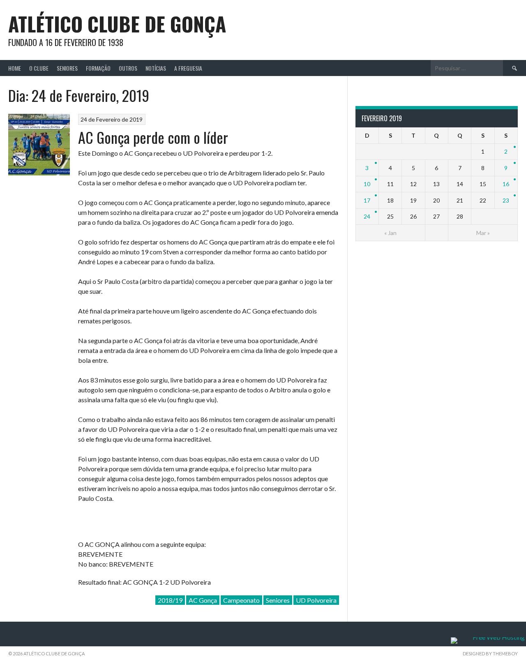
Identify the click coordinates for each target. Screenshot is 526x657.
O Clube (38, 68)
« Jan (390, 232)
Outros (128, 68)
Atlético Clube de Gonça (117, 23)
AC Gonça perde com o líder (153, 137)
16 (506, 183)
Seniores (67, 68)
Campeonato (241, 600)
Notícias (155, 68)
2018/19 (170, 600)
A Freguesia (188, 68)
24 (367, 216)
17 (367, 200)
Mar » (483, 232)
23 (506, 200)
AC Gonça (203, 600)
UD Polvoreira (316, 600)
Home (14, 68)
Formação (98, 68)
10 (367, 183)
